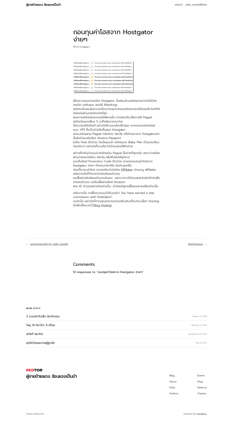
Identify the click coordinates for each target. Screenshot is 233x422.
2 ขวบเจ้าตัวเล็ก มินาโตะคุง (43, 316)
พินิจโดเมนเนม (195, 244)
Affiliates (127, 169)
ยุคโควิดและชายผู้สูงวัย (40, 343)
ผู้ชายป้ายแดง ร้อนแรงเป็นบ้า (43, 4)
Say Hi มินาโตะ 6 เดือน (40, 325)
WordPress (202, 413)
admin (85, 46)
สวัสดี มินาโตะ (34, 334)
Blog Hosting (102, 205)
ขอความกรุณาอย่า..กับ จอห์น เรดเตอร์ (49, 244)
